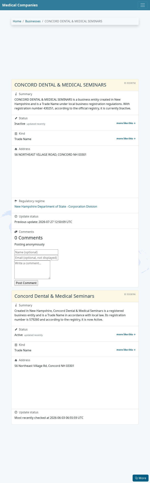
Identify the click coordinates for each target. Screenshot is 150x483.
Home (17, 21)
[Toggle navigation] (143, 5)
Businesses (33, 21)
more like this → (126, 123)
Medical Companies (20, 5)
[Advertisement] (75, 53)
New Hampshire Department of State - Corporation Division (55, 206)
